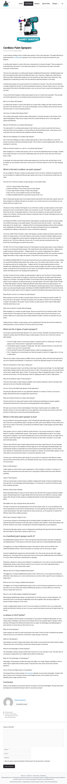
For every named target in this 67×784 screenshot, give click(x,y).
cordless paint (18, 57)
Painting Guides (9, 712)
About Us (23, 775)
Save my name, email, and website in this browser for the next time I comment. (27, 761)
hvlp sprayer (29, 673)
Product (54, 3)
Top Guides (28, 3)
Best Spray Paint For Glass (11, 715)
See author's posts (21, 704)
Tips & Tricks (46, 3)
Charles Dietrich (20, 700)
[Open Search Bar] (62, 4)
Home (21, 3)
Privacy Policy (36, 775)
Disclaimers (43, 775)
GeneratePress (53, 781)
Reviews (37, 3)
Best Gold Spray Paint (10, 717)
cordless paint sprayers (11, 714)
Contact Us (29, 775)
